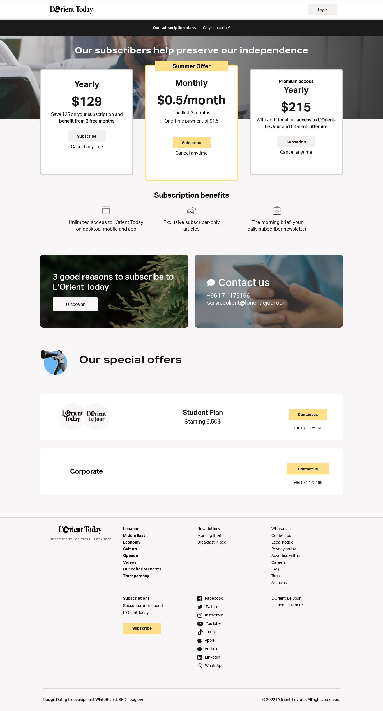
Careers (278, 562)
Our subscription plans (174, 27)
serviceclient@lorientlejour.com (247, 302)
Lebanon (131, 528)
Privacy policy (283, 548)
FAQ (275, 569)
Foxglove (135, 699)
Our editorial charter (142, 569)
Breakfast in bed (211, 542)
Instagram (214, 615)
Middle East (134, 535)
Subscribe (86, 136)
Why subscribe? (216, 27)
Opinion (130, 555)
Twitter (212, 606)
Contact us (308, 414)
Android (211, 648)
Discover (75, 304)
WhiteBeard (106, 699)
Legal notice (282, 542)
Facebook (214, 598)
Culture (130, 548)
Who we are (281, 528)
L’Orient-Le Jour (286, 598)
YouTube (213, 623)
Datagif (63, 699)
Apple (210, 640)
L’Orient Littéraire (287, 604)
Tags (275, 575)
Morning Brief (209, 535)
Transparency (136, 575)
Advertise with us (286, 555)
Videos (130, 562)
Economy (131, 542)
